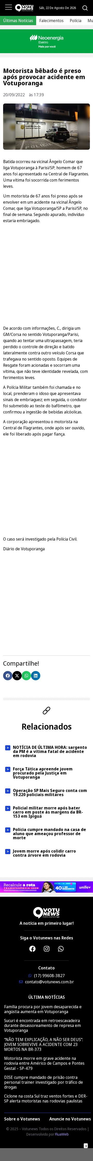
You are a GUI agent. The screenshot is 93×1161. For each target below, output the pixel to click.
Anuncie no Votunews (70, 1119)
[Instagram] (46, 948)
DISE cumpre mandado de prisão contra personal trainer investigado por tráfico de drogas (43, 1082)
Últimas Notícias (18, 20)
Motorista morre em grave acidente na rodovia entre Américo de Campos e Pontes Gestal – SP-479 (44, 1063)
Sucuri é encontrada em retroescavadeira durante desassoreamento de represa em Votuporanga (42, 1025)
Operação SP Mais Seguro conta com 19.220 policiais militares (50, 792)
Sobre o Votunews (22, 1119)
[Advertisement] (46, 274)
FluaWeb (62, 1134)
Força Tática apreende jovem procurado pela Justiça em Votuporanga (43, 773)
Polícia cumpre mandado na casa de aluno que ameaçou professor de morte (49, 834)
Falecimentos (51, 20)
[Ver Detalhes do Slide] (46, 41)
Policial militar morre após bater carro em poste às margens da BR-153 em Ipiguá (48, 812)
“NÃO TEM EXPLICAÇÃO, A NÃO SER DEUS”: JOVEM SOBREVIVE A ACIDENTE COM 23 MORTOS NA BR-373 (43, 1044)
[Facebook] (32, 948)
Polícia (75, 20)
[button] (7, 675)
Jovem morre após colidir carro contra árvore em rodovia (44, 853)
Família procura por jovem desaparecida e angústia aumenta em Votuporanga (43, 1009)
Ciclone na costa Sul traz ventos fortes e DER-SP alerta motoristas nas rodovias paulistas (45, 1098)
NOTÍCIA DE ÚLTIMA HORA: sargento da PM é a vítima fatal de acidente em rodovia (50, 751)
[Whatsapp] (60, 948)
